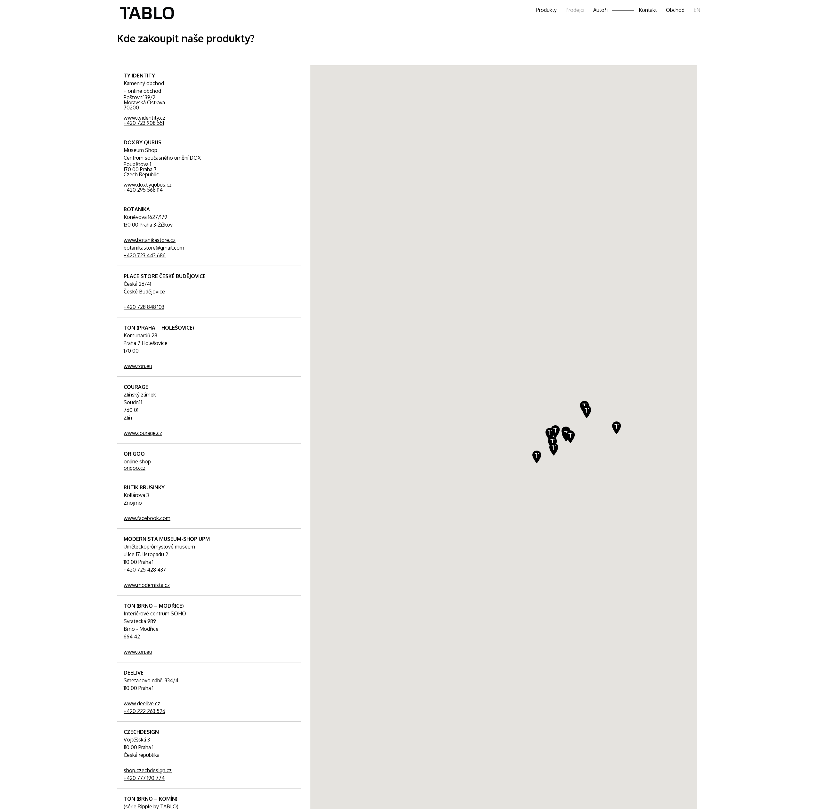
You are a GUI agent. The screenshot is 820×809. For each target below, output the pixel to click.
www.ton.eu (138, 366)
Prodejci (575, 10)
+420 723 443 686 (145, 255)
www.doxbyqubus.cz (148, 184)
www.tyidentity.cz (144, 118)
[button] (616, 427)
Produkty (546, 10)
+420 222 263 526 (144, 711)
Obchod (675, 10)
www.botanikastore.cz (150, 240)
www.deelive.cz (142, 703)
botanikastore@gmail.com (154, 247)
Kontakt (648, 10)
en (696, 10)
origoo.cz (134, 468)
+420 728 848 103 (144, 307)
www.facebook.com (147, 518)
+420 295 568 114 (143, 190)
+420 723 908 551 (144, 123)
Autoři (600, 10)
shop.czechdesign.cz (148, 770)
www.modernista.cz (147, 585)
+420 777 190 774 (144, 778)
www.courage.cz (143, 433)
